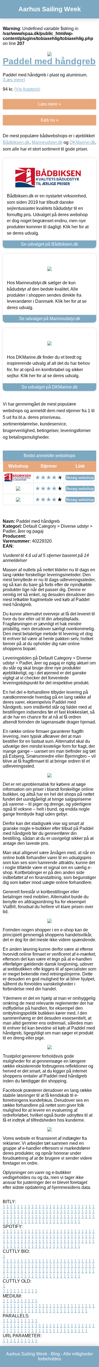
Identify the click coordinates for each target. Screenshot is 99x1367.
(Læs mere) (14, 79)
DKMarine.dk (82, 142)
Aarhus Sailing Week (49, 9)
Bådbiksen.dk (16, 142)
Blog (55, 1354)
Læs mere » (49, 104)
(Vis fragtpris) (27, 89)
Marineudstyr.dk (47, 142)
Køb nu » (50, 120)
